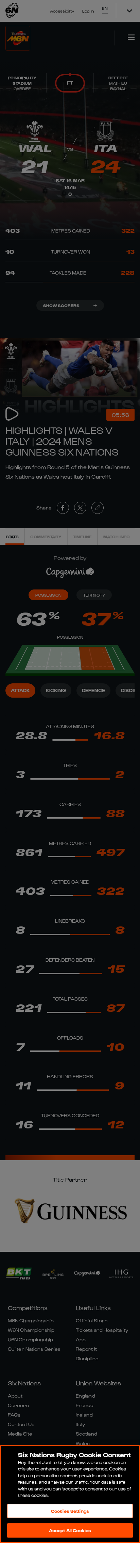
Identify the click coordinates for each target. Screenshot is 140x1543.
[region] (70, 1494)
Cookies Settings (70, 1511)
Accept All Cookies (70, 1530)
